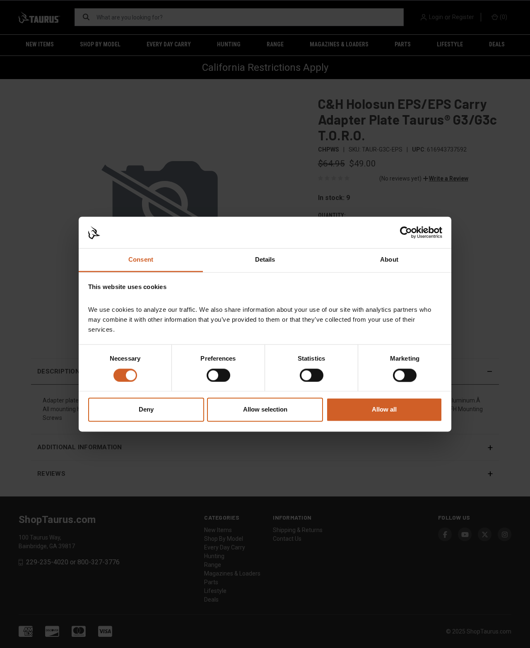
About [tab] (389, 259)
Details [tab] (265, 259)
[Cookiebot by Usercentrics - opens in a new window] (406, 232)
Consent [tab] (140, 259)
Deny (146, 409)
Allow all (384, 409)
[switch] (218, 375)
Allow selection (265, 409)
